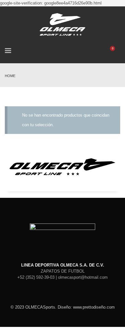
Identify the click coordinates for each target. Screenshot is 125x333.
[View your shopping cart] (115, 52)
